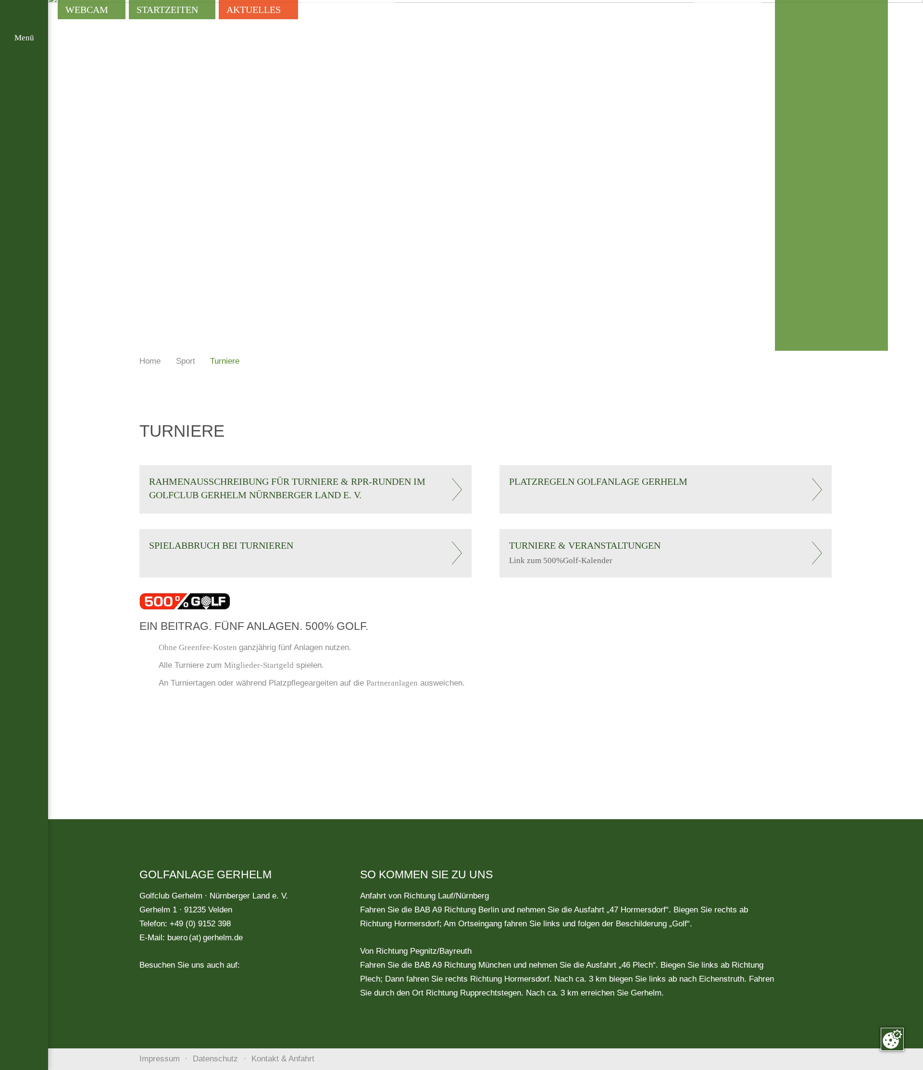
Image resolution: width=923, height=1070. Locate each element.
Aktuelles (253, 9)
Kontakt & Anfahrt (282, 1058)
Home (150, 361)
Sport (185, 361)
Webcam (86, 9)
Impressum (159, 1058)
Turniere (224, 361)
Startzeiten (167, 9)
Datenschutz (215, 1058)
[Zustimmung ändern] (892, 1039)
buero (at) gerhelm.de (205, 937)
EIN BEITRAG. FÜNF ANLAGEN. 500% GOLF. (253, 626)
